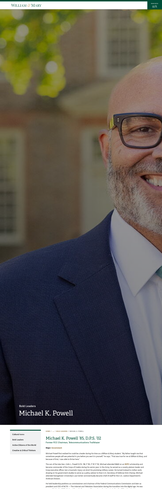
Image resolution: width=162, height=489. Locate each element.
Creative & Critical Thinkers (24, 450)
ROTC (127, 464)
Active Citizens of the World (24, 445)
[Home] (26, 5)
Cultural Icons (18, 434)
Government (56, 448)
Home (48, 431)
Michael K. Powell (46, 413)
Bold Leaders (27, 406)
